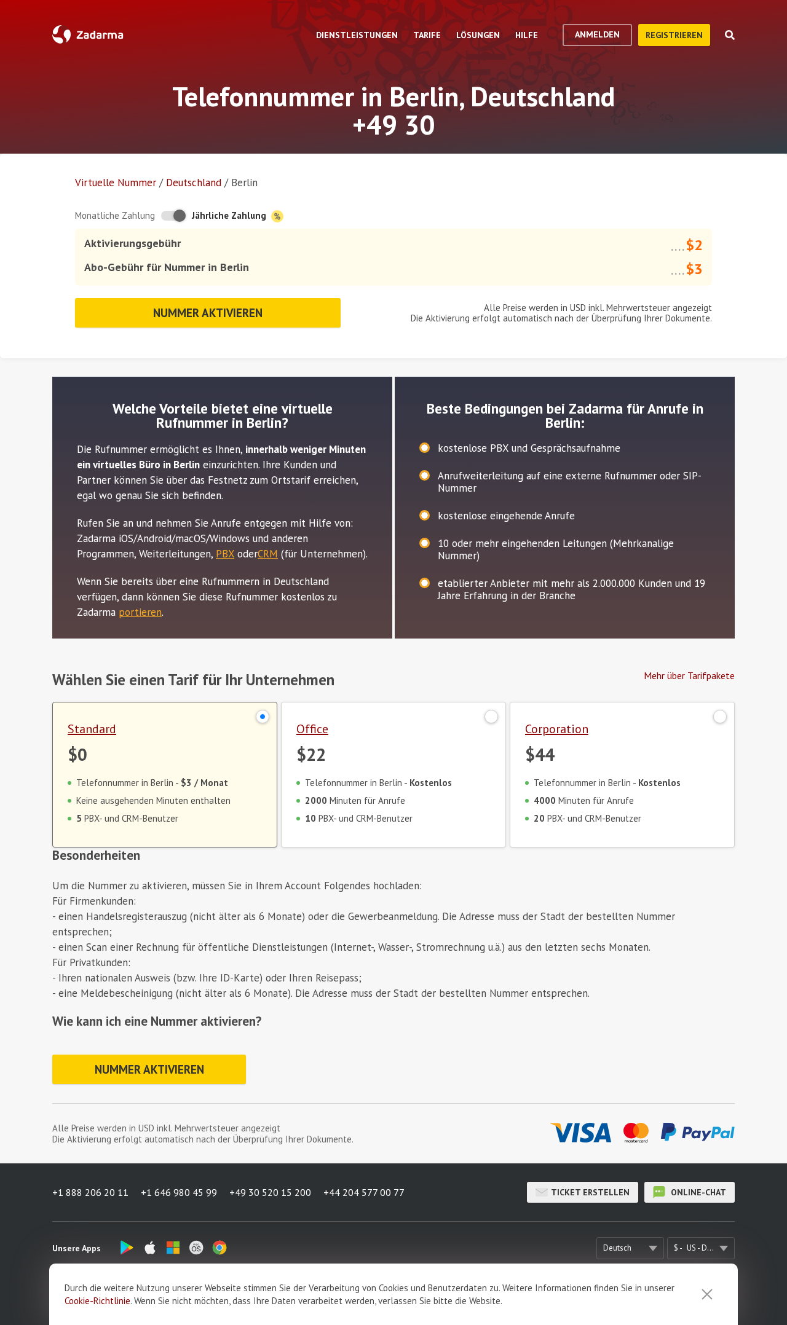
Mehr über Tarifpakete (689, 675)
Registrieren (674, 35)
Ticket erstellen (590, 1192)
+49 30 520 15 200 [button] (270, 1192)
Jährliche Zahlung (230, 215)
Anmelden (597, 34)
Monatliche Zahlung (115, 215)
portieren (140, 612)
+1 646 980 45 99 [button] (179, 1192)
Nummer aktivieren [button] (208, 312)
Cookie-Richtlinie (97, 1301)
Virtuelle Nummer (115, 182)
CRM (268, 553)
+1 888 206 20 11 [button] (90, 1192)
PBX (225, 553)
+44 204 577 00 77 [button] (364, 1192)
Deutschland (193, 182)
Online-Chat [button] (697, 1192)
